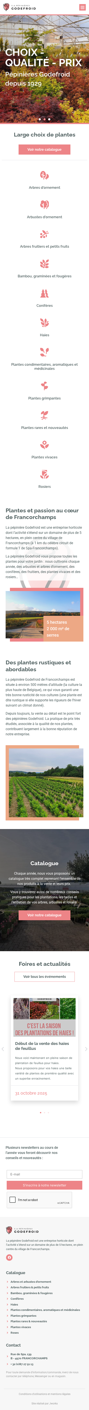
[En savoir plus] (44, 1017)
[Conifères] (44, 293)
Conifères (45, 306)
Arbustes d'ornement (44, 217)
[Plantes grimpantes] (44, 386)
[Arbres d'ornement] (44, 175)
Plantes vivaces (44, 457)
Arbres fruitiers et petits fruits (44, 246)
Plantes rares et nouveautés (44, 428)
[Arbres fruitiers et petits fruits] (44, 234)
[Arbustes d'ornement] (44, 204)
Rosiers (44, 487)
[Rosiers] (44, 474)
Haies (44, 335)
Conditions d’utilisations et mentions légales (44, 1394)
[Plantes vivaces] (44, 444)
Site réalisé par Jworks (45, 1403)
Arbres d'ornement (44, 188)
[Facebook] (9, 1257)
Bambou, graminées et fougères (45, 276)
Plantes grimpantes (44, 398)
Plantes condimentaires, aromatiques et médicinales (44, 366)
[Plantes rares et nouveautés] (44, 415)
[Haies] (44, 322)
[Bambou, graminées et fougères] (44, 263)
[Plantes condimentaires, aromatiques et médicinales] (44, 352)
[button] (82, 7)
